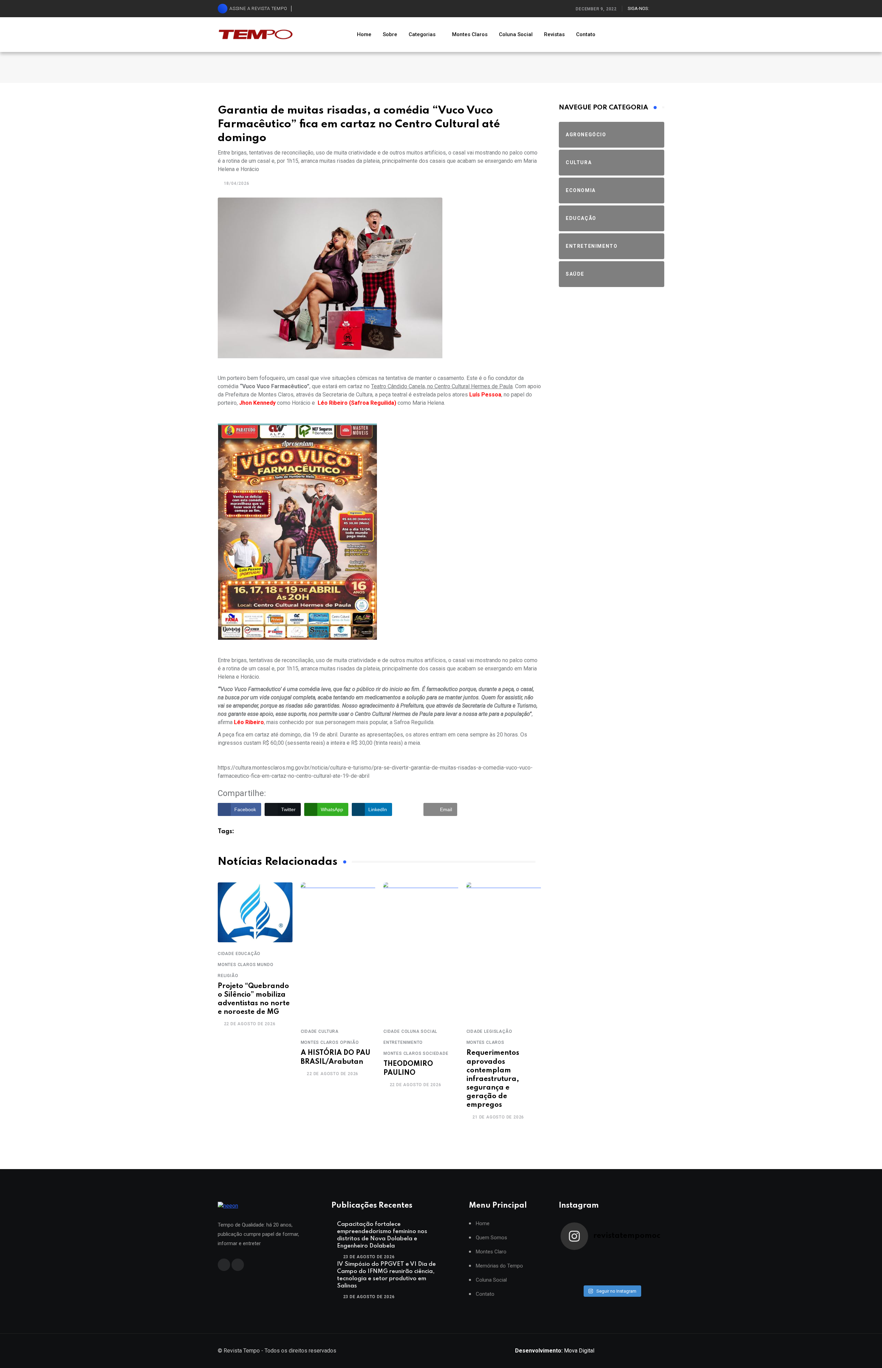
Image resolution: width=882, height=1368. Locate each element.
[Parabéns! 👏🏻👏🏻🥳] (624, 1277)
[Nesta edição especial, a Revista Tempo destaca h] (573, 1259)
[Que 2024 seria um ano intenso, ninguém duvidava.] (599, 1277)
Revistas (554, 34)
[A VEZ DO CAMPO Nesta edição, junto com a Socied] (650, 1268)
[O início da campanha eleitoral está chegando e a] (650, 1259)
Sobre (390, 34)
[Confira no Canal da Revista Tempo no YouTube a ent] (599, 1259)
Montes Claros (470, 34)
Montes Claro (491, 1251)
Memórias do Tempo (499, 1266)
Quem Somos (491, 1237)
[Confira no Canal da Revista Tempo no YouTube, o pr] (624, 1268)
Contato (585, 34)
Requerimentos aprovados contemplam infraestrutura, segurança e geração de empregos (492, 1079)
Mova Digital (554, 1350)
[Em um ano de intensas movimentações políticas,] (573, 1277)
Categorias (422, 34)
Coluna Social (516, 34)
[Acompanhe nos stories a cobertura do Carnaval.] (650, 1277)
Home (364, 34)
